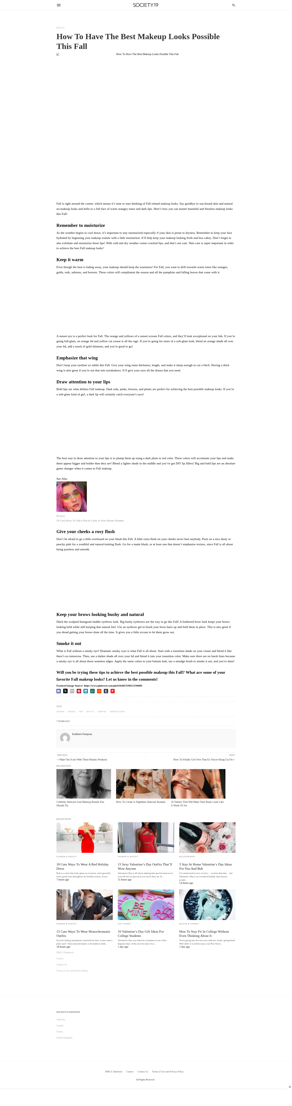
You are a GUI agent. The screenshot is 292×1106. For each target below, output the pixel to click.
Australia (60, 1019)
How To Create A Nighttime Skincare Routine (140, 801)
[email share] (72, 691)
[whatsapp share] (92, 691)
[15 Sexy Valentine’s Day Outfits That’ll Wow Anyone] (146, 837)
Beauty (60, 28)
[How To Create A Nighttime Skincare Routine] (143, 784)
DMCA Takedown (65, 952)
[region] (146, 305)
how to (90, 711)
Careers (60, 958)
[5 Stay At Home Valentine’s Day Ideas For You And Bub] (207, 837)
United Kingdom (64, 1037)
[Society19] (145, 5)
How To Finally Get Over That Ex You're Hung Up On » (204, 759)
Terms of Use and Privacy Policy (72, 970)
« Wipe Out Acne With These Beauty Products (82, 759)
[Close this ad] (289, 1086)
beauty (71, 711)
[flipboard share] (113, 691)
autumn (60, 711)
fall (81, 711)
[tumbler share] (106, 691)
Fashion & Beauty (66, 857)
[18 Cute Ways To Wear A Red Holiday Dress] (84, 837)
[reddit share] (99, 691)
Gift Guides (124, 924)
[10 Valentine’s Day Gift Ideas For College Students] (146, 904)
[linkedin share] (85, 691)
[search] (234, 5)
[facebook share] (58, 691)
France (59, 1031)
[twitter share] (65, 691)
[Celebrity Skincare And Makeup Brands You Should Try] (83, 784)
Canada (59, 1025)
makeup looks (117, 711)
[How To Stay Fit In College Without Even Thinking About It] (207, 904)
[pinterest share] (79, 691)
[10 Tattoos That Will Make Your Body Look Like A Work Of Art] (198, 784)
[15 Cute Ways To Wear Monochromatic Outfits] (84, 904)
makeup (102, 711)
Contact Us (61, 964)
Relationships (187, 857)
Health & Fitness (189, 924)
